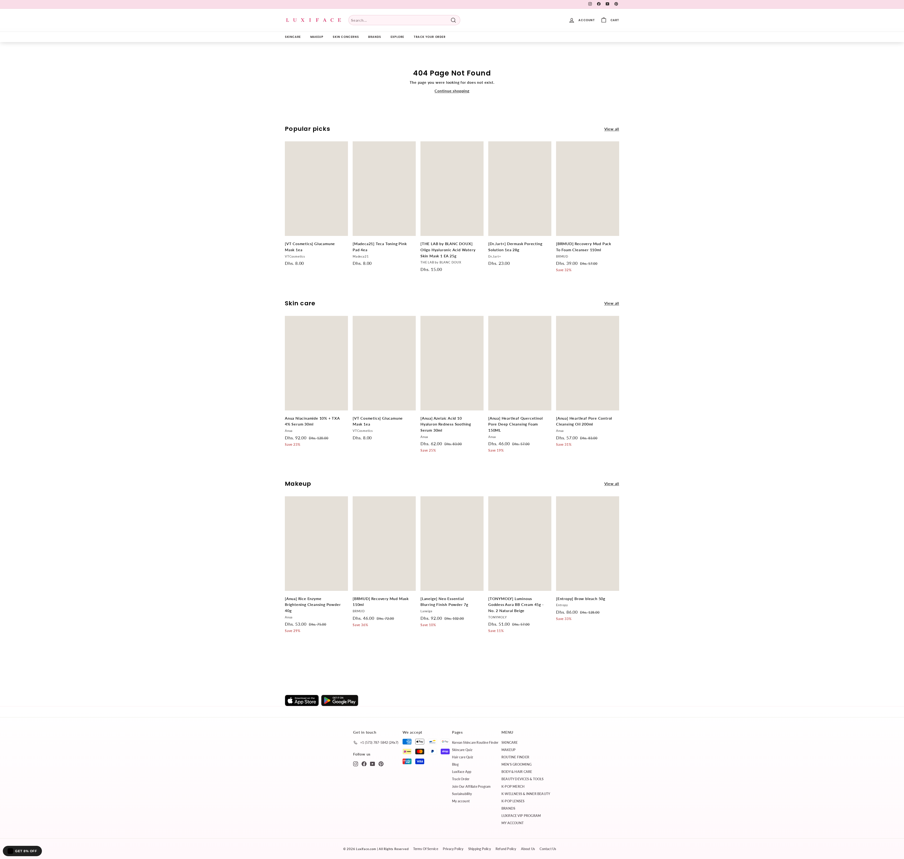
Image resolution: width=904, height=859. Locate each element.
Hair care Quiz (462, 757)
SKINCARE (293, 37)
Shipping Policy (479, 849)
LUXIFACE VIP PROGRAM (521, 816)
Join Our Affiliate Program (471, 786)
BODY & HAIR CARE (516, 772)
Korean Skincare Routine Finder (475, 742)
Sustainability (462, 794)
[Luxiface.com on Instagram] (355, 763)
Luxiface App (462, 772)
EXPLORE (397, 37)
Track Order (460, 779)
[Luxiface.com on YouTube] (372, 763)
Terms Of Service (425, 849)
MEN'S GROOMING (516, 764)
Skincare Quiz (462, 750)
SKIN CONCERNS (346, 37)
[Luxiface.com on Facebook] (364, 763)
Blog (455, 764)
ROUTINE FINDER (515, 757)
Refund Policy (506, 849)
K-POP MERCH (513, 786)
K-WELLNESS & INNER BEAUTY (525, 794)
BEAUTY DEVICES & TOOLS (522, 779)
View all (611, 129)
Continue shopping (452, 90)
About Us (528, 849)
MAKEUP (316, 37)
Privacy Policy (453, 849)
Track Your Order (430, 37)
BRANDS (374, 37)
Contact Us (548, 849)
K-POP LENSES (513, 801)
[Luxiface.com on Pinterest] (381, 763)
